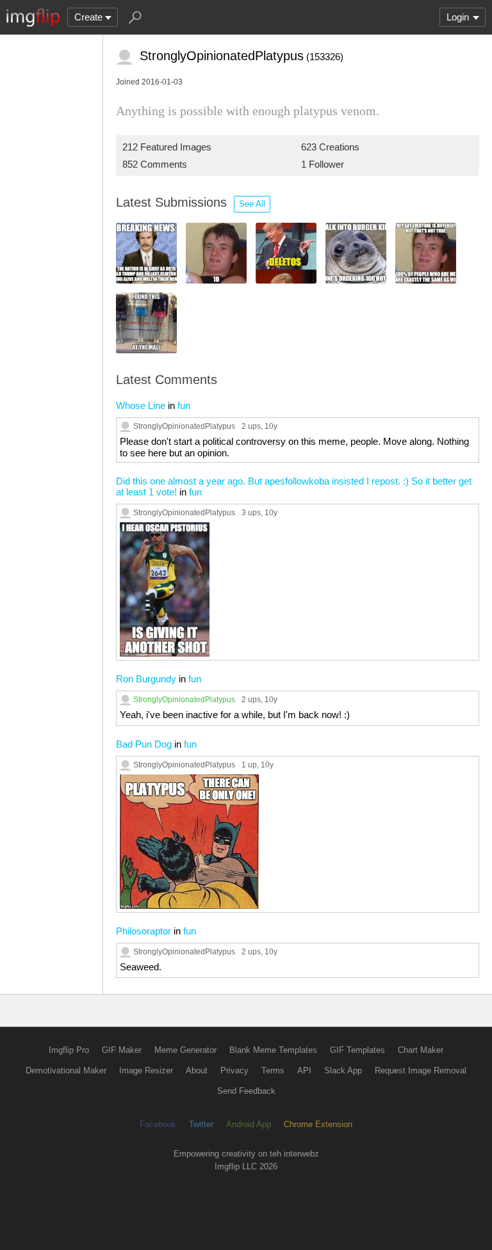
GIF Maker (122, 1050)
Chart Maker (420, 1050)
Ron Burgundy (146, 678)
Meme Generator (185, 1050)
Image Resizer (146, 1070)
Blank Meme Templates (273, 1050)
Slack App (343, 1070)
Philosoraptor (143, 930)
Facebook (158, 1124)
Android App (248, 1124)
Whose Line (140, 405)
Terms (272, 1070)
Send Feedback (246, 1091)
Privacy (234, 1070)
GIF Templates (357, 1050)
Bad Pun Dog (144, 744)
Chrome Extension (318, 1124)
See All (252, 204)
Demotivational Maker (66, 1070)
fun (183, 405)
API (304, 1070)
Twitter (201, 1124)
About (197, 1070)
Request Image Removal (420, 1070)
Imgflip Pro (69, 1050)
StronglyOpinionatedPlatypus (184, 426)
